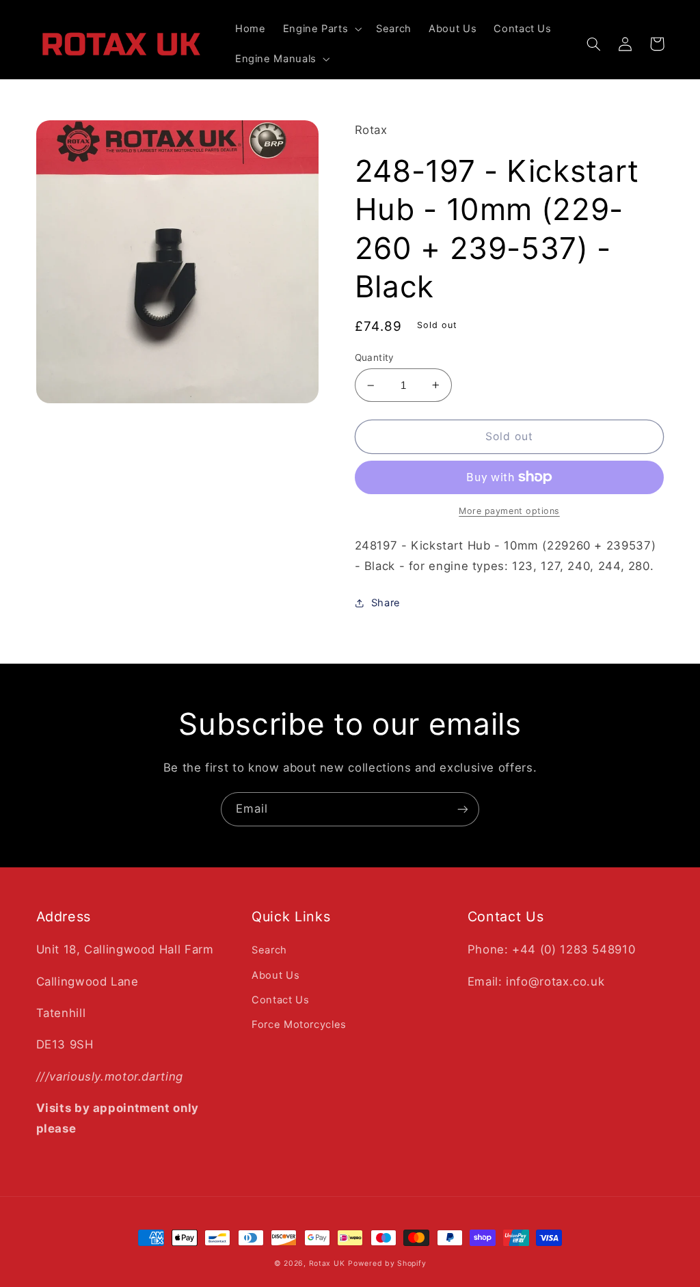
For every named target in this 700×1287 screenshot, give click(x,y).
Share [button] (386, 603)
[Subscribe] (463, 809)
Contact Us (280, 1000)
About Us (275, 975)
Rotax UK (327, 1263)
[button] (321, 29)
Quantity (374, 357)
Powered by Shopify (387, 1263)
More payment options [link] (509, 511)
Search (269, 950)
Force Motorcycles (299, 1024)
